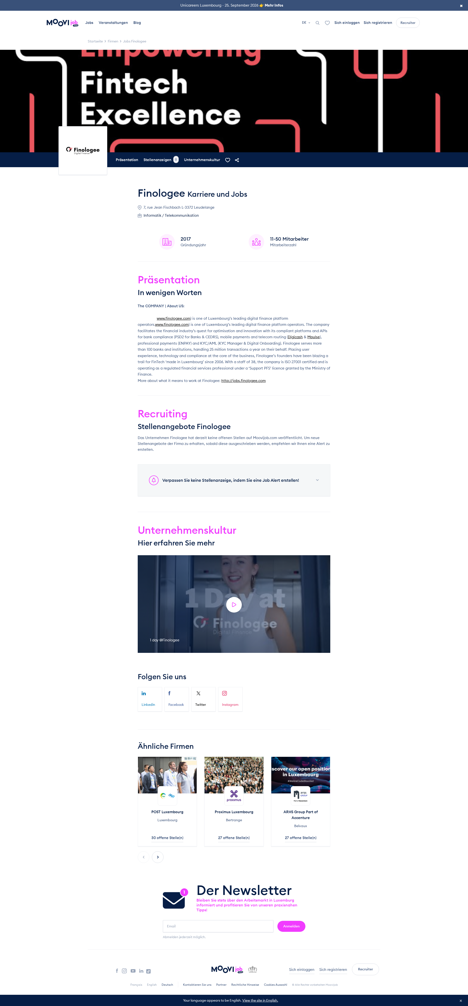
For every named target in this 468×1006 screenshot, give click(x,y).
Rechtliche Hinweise (245, 984)
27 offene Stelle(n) (234, 837)
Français (136, 984)
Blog (137, 22)
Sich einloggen (347, 22)
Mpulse (313, 337)
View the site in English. (260, 1000)
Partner (221, 984)
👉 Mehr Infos (271, 5)
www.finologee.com (173, 318)
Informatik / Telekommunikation (171, 215)
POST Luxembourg (167, 812)
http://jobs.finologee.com (243, 380)
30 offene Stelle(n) (167, 837)
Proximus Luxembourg (234, 812)
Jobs (89, 22)
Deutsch (167, 984)
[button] (158, 857)
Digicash (295, 337)
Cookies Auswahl (275, 984)
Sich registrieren (378, 22)
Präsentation (127, 159)
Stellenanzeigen (160, 159)
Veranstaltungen (113, 22)
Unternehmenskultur (202, 159)
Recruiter (407, 23)
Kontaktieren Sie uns (197, 984)
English (152, 984)
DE (304, 22)
